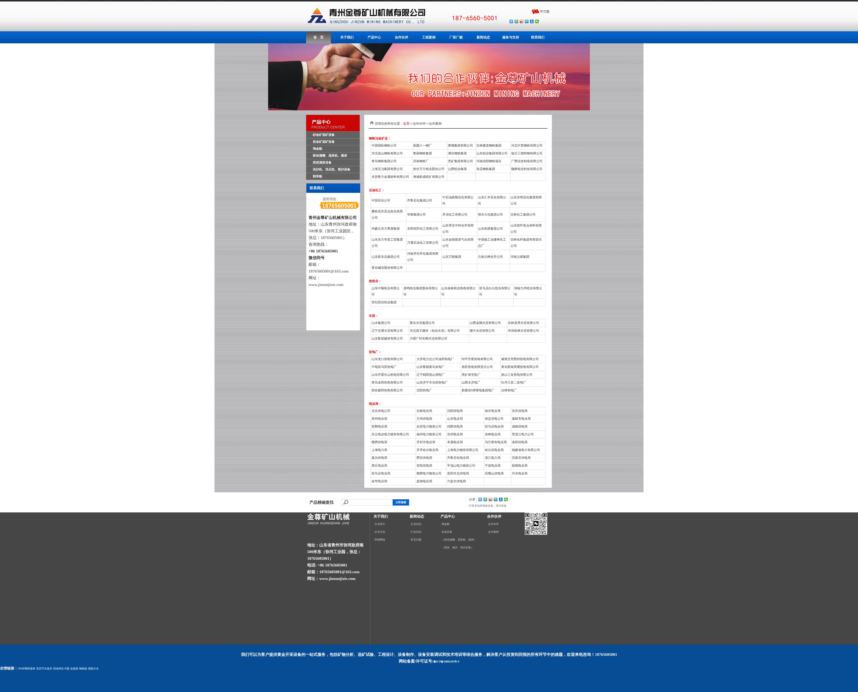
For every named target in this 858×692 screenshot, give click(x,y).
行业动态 (416, 531)
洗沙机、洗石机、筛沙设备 (331, 169)
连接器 (74, 668)
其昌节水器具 (44, 668)
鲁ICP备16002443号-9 (446, 661)
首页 (406, 123)
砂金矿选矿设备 (324, 134)
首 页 (318, 37)
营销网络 (379, 539)
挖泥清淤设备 (322, 162)
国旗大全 (93, 668)
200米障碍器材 (26, 668)
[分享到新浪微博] (522, 21)
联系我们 (538, 37)
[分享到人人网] (532, 21)
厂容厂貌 (456, 37)
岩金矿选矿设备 (324, 141)
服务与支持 (510, 37)
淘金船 (317, 148)
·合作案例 (493, 531)
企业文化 (379, 531)
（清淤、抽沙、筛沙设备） (458, 547)
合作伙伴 (401, 37)
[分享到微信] (537, 21)
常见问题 (416, 539)
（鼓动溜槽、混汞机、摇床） (459, 539)
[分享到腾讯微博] (527, 21)
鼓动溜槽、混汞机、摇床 (330, 155)
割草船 (317, 176)
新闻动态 (483, 37)
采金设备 (447, 531)
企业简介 (379, 524)
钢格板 (83, 668)
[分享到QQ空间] (516, 21)
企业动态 (416, 524)
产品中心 (374, 37)
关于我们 (347, 37)
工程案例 (428, 37)
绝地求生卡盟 (61, 668)
